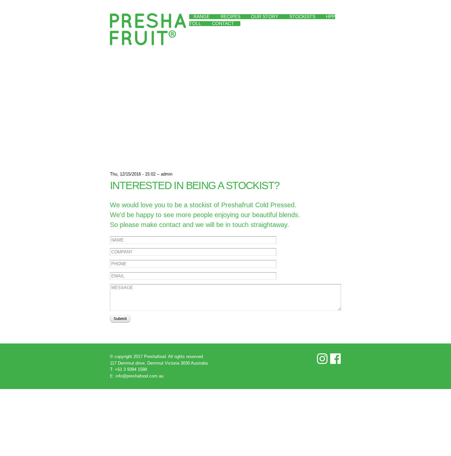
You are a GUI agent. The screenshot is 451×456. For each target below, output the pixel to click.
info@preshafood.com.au (139, 376)
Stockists (302, 16)
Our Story (264, 16)
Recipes (230, 16)
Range (201, 16)
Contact (223, 23)
